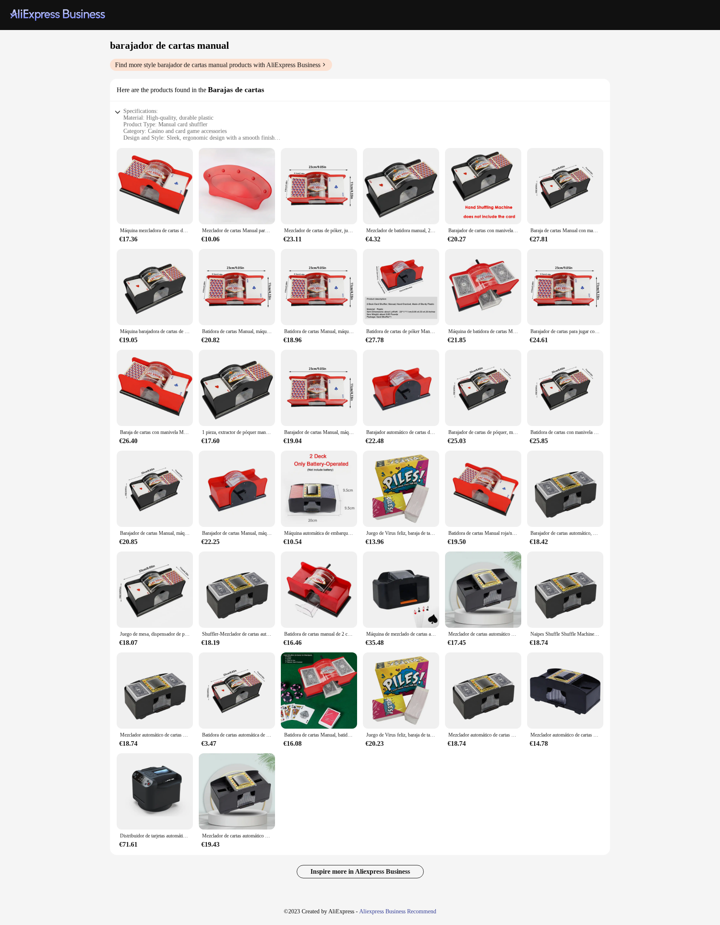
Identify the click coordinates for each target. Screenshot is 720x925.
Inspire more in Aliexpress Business (360, 871)
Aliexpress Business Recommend (397, 911)
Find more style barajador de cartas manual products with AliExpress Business (217, 64)
